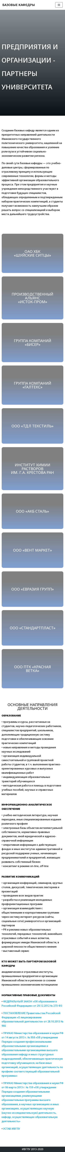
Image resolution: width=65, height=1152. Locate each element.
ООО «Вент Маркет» (32, 550)
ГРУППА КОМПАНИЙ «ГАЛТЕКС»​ (32, 385)
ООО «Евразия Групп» (32, 589)
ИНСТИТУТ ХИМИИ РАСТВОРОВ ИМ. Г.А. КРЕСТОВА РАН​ (32, 468)
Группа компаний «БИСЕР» (32, 342)
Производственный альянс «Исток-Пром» (32, 297)
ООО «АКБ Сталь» (32, 511)
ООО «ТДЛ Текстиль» (32, 425)
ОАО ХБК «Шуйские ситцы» (32, 253)
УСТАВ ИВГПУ (11, 1128)
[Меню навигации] (59, 5)
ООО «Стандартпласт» (32, 627)
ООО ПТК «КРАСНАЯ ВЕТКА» (32, 668)
